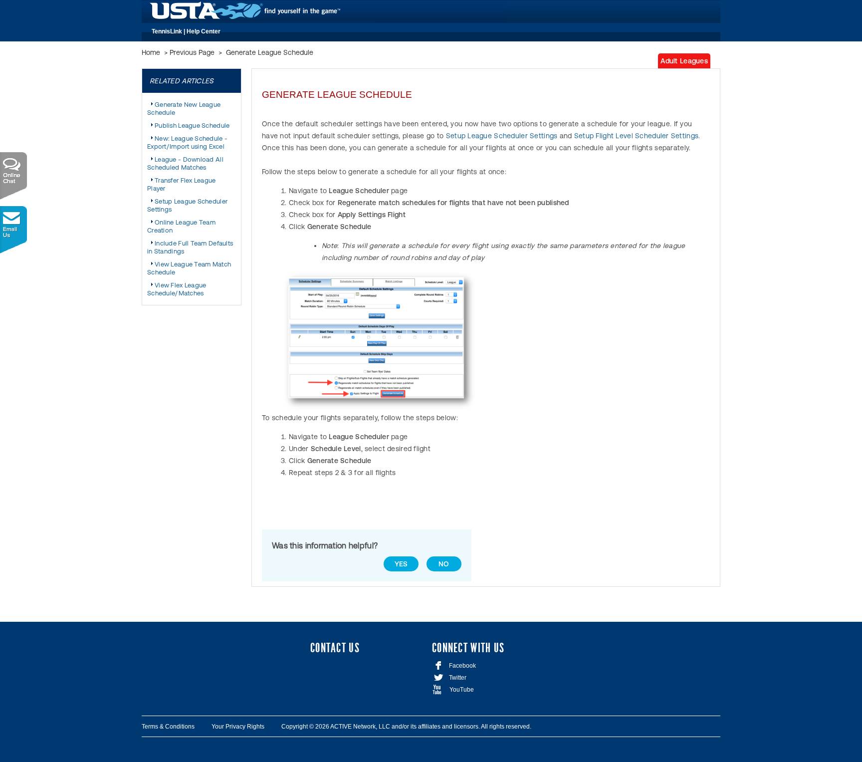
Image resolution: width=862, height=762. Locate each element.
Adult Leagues (684, 61)
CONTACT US (335, 648)
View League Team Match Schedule (189, 268)
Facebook (455, 666)
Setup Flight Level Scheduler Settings (636, 136)
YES (401, 564)
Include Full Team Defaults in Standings (190, 247)
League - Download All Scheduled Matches (185, 163)
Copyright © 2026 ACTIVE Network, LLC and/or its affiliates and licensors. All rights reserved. (406, 726)
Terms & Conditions (168, 726)
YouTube (453, 690)
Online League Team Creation (181, 226)
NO (443, 564)
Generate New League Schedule (183, 108)
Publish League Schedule (192, 125)
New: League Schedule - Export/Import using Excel (187, 142)
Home (151, 52)
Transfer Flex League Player (181, 184)
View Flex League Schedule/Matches (176, 289)
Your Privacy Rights (238, 726)
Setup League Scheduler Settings (187, 205)
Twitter (449, 678)
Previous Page (192, 52)
